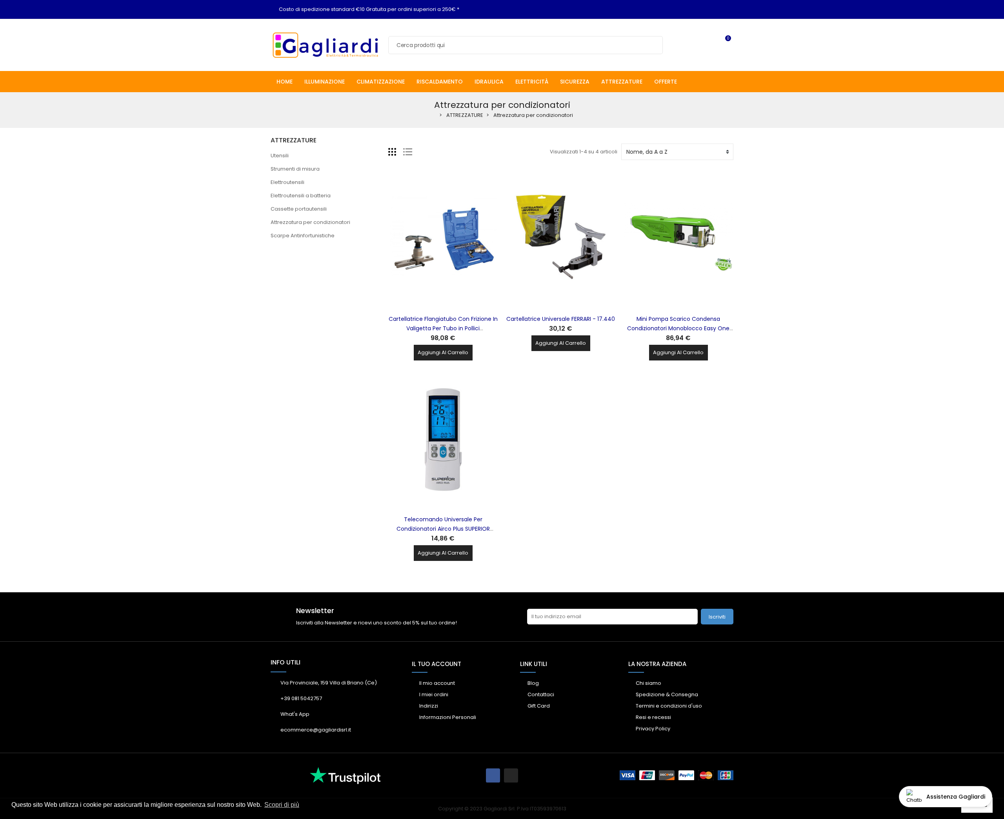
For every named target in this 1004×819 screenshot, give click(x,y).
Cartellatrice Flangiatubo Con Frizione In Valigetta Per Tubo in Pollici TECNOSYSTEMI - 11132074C (443, 328)
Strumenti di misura (295, 169)
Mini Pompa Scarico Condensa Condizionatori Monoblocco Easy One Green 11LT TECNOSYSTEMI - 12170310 (678, 328)
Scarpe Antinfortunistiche (303, 235)
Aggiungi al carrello (443, 352)
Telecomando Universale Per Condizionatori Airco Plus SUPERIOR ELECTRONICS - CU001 (443, 528)
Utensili (280, 155)
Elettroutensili (287, 182)
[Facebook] (493, 775)
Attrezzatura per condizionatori (310, 222)
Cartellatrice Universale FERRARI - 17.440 (560, 319)
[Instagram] (511, 775)
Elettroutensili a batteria (301, 195)
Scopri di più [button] (281, 804)
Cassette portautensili (299, 209)
